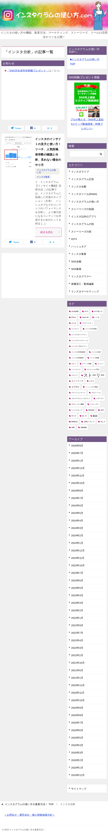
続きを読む (46, 232)
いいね (97, 317)
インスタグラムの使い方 (85, 201)
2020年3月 (77, 752)
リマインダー (94, 404)
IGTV (74, 239)
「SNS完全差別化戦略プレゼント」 (28, 70)
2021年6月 (77, 670)
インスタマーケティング (85, 291)
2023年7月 (77, 573)
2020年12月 (78, 685)
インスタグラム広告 (82, 179)
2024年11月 (77, 475)
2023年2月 (77, 610)
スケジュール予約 (93, 369)
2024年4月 (77, 520)
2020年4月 (77, 745)
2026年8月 (77, 445)
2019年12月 (78, 775)
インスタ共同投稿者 (78, 352)
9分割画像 (74, 311)
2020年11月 (77, 692)
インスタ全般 (78, 186)
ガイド (73, 363)
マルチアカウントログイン (80, 398)
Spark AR (85, 317)
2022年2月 (77, 655)
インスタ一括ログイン (79, 346)
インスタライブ (80, 171)
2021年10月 (78, 662)
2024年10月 (78, 483)
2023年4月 (77, 595)
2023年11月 (77, 558)
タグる (91, 381)
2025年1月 (77, 460)
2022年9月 (77, 625)
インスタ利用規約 (77, 358)
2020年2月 (77, 760)
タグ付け (75, 387)
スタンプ (74, 375)
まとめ (73, 323)
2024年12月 (78, 468)
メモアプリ (100, 398)
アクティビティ (87, 323)
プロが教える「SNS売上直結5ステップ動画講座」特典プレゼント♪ (87, 124)
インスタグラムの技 (82, 224)
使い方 (84, 416)
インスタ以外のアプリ (83, 216)
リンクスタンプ (76, 410)
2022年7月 (77, 632)
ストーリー (94, 375)
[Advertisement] (33, 97)
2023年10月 (78, 565)
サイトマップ (78, 788)
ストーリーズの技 (81, 231)
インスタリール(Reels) (84, 194)
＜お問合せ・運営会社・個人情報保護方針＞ (29, 815)
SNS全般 (76, 261)
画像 (73, 427)
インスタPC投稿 (91, 329)
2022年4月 (77, 640)
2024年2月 (77, 535)
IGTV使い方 (98, 311)
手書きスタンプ (89, 421)
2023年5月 (77, 588)
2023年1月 (77, 617)
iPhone (73, 317)
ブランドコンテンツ (78, 392)
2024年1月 (77, 543)
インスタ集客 (43, 177)
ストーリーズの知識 (82, 209)
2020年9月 (77, 707)
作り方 (73, 416)
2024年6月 (77, 505)
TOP (29, 804)
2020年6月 (77, 730)
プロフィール (96, 392)
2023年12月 (78, 550)
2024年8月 (77, 490)
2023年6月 (77, 580)
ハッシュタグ (78, 246)
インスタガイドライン (79, 334)
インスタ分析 (96, 352)
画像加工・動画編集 (82, 284)
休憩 (102, 410)
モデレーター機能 (77, 404)
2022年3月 (77, 647)
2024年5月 (77, 513)
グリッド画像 (86, 363)
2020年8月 (77, 715)
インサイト (75, 329)
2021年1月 (77, 677)
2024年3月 (77, 528)
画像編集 (84, 427)
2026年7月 (77, 453)
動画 (95, 416)
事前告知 (91, 410)
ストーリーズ (77, 381)
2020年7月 (77, 722)
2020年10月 (78, 700)
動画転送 (74, 421)
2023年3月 (77, 602)
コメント (100, 363)
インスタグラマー (81, 276)
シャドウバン (76, 369)
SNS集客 (76, 269)
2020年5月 (77, 737)
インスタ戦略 (94, 358)
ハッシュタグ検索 (91, 387)
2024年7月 (77, 498)
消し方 (103, 421)
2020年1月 (77, 767)
